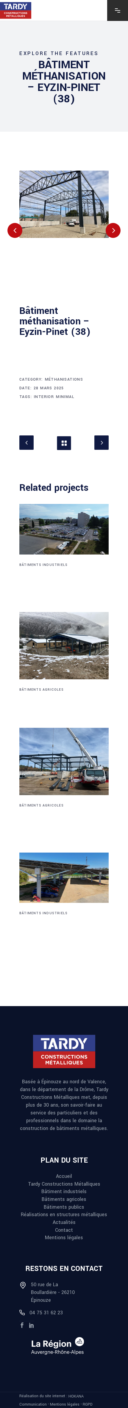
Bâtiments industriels (43, 565)
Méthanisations (64, 379)
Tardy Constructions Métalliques (64, 1183)
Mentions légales (64, 1237)
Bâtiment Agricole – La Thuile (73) (63, 702)
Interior (44, 397)
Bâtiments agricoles (41, 689)
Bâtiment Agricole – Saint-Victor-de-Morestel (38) (58, 823)
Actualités (64, 1222)
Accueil (64, 1176)
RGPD (88, 1404)
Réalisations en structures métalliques (64, 1214)
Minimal (65, 397)
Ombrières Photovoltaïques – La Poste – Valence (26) (60, 582)
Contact (64, 1229)
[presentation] (14, 230)
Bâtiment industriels (64, 1191)
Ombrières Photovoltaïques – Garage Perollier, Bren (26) (55, 935)
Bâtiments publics (64, 1206)
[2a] (64, 204)
